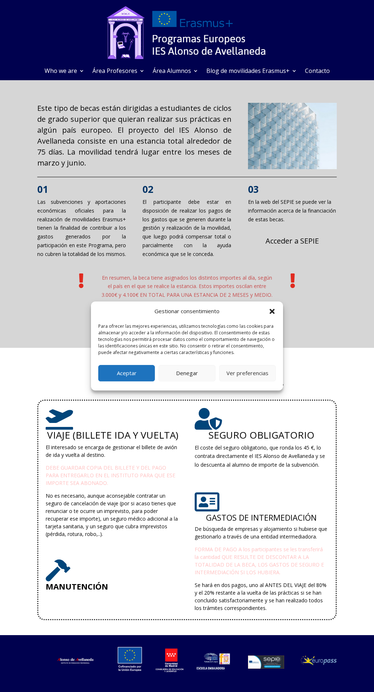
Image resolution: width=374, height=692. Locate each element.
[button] (272, 311)
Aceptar (127, 373)
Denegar (187, 373)
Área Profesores (114, 71)
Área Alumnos (172, 71)
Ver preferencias (247, 373)
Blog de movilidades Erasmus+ (248, 71)
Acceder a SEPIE (292, 241)
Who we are (61, 71)
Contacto (317, 71)
